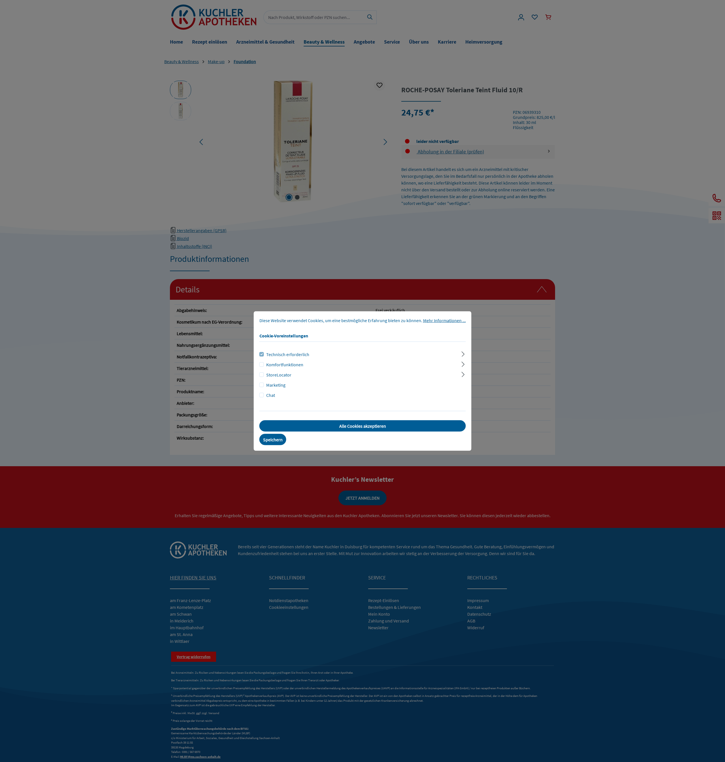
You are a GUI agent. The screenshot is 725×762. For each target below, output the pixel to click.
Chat (270, 395)
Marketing (275, 385)
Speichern (273, 439)
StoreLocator (278, 375)
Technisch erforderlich (287, 354)
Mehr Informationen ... (444, 320)
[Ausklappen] (463, 353)
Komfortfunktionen (284, 364)
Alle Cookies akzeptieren (362, 426)
